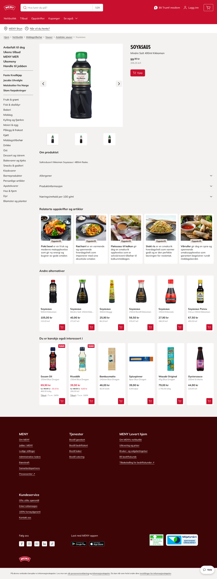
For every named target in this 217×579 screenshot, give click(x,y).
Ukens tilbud (11, 52)
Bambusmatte (107, 376)
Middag (8, 114)
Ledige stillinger (27, 451)
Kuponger (54, 18)
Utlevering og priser (129, 445)
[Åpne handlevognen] (208, 7)
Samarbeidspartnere (29, 468)
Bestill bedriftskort (78, 445)
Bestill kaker (75, 451)
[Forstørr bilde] (81, 85)
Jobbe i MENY (26, 445)
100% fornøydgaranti (30, 511)
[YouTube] (36, 543)
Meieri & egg (10, 125)
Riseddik (75, 376)
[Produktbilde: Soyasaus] (53, 139)
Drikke (7, 145)
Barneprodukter (12, 175)
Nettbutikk (10, 18)
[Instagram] (29, 543)
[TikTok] (52, 543)
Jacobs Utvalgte (13, 80)
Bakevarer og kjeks (14, 160)
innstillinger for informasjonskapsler (155, 573)
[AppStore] (97, 543)
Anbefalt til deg (14, 47)
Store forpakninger (14, 90)
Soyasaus (46, 308)
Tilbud (23, 18)
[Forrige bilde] (43, 84)
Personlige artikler (14, 180)
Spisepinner (135, 376)
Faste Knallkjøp (12, 75)
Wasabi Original (168, 376)
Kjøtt (6, 135)
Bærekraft (24, 462)
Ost (5, 150)
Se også (68, 18)
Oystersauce (195, 376)
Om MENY (24, 439)
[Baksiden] (81, 139)
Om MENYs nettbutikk (130, 439)
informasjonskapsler (101, 573)
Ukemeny (9, 61)
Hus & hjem (10, 190)
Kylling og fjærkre (13, 119)
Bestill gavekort (77, 439)
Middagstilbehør (13, 140)
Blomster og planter (15, 201)
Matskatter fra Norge (16, 85)
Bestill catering (76, 456)
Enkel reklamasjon (28, 506)
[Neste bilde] (119, 84)
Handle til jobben (15, 66)
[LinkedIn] (44, 543)
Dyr (5, 196)
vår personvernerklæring (78, 573)
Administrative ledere (30, 456)
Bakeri (7, 109)
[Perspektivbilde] (109, 139)
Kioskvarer (9, 170)
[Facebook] (21, 543)
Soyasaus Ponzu (197, 308)
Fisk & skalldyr (11, 104)
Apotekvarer (10, 185)
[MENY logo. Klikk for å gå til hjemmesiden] (9, 7)
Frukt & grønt (11, 99)
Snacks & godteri (13, 165)
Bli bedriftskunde (128, 456)
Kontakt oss (25, 517)
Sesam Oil (46, 376)
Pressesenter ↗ (27, 473)
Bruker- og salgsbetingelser (133, 451)
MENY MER (11, 57)
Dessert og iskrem (14, 155)
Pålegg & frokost (13, 130)
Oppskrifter (38, 18)
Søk (97, 7)
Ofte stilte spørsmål (29, 500)
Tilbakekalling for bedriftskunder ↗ (136, 462)
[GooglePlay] (79, 543)
